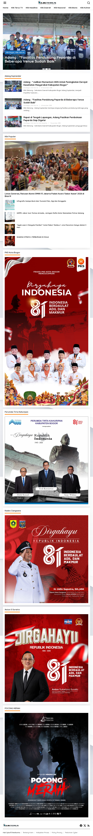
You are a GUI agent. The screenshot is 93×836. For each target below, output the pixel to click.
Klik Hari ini (19, 50)
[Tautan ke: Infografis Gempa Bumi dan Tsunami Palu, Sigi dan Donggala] (10, 205)
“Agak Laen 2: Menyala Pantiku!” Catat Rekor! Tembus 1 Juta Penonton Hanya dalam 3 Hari (51, 226)
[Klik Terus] (47, 2)
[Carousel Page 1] (43, 69)
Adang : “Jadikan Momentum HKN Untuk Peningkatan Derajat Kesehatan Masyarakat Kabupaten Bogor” (44, 59)
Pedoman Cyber (71, 832)
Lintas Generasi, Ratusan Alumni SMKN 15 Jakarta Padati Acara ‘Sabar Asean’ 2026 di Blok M (44, 194)
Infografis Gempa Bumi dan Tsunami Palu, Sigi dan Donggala (41, 201)
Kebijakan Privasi (42, 832)
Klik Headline (43, 123)
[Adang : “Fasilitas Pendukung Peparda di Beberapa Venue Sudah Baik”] (30, 110)
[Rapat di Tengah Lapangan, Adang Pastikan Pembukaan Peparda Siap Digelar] (24, 128)
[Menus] (5, 3)
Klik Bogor (10, 50)
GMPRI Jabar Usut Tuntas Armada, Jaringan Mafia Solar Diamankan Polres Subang (50, 213)
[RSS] (88, 825)
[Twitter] (84, 825)
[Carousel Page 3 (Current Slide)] (49, 69)
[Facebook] (81, 825)
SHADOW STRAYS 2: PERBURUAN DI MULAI (33, 237)
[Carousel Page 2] (46, 69)
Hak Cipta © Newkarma (11, 832)
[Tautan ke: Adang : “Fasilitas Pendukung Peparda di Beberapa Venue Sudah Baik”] (13, 103)
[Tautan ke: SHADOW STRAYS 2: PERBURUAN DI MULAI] (10, 241)
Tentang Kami (28, 832)
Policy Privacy (57, 832)
